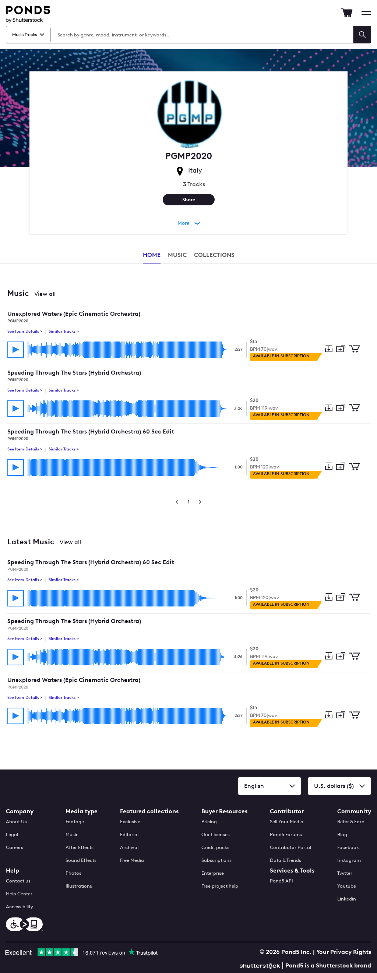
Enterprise (212, 873)
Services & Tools (292, 870)
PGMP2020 (17, 321)
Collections (214, 254)
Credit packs (215, 847)
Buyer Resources (224, 811)
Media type (82, 811)
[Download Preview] (329, 349)
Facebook (348, 847)
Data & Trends (285, 860)
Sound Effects (81, 860)
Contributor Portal (290, 847)
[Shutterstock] (261, 965)
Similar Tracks (63, 331)
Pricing (209, 821)
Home (152, 254)
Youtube (346, 886)
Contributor (287, 811)
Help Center (19, 893)
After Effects (80, 847)
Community (354, 811)
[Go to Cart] (347, 13)
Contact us (18, 881)
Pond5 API (281, 881)
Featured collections (149, 811)
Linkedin (346, 899)
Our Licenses (215, 834)
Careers (14, 847)
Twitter (344, 873)
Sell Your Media (286, 821)
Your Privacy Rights (343, 951)
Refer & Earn (350, 821)
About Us (16, 821)
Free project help (219, 886)
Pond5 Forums (286, 834)
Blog (342, 834)
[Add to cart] (354, 349)
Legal (12, 834)
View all (45, 293)
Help (12, 870)
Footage (75, 821)
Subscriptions (216, 860)
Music (72, 834)
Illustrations (79, 886)
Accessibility (19, 906)
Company (20, 811)
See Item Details (25, 331)
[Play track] (15, 350)
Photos (73, 873)
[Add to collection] (341, 349)
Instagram (349, 860)
